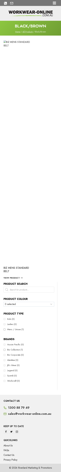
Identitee (12, 360)
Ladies (12, 324)
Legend (12, 370)
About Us (8, 445)
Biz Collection (15, 349)
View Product (12, 277)
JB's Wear (13, 365)
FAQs (6, 450)
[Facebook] (6, 431)
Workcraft (13, 380)
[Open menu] (54, 3)
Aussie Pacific (15, 344)
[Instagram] (17, 431)
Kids (11, 319)
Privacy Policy (10, 459)
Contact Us (9, 455)
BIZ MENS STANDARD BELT (16, 269)
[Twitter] (11, 431)
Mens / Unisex (15, 329)
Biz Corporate (15, 355)
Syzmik (12, 375)
